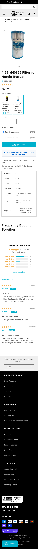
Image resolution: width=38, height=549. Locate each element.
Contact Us (8, 386)
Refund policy (17, 538)
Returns (7, 397)
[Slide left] (14, 66)
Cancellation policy (20, 544)
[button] (4, 13)
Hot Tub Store (18, 535)
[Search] (34, 7)
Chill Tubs (8, 450)
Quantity (4, 117)
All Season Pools (11, 440)
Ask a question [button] (19, 272)
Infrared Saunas (10, 445)
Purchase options (8, 128)
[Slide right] (23, 66)
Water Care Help (11, 469)
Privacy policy (27, 538)
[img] (7, 286)
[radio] (3, 132)
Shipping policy (26, 541)
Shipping (8, 391)
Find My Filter (9, 474)
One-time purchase (12, 132)
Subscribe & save (11, 138)
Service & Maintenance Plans (16, 421)
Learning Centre (10, 485)
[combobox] (19, 7)
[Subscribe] (31, 366)
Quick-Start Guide (11, 479)
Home (7, 20)
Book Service (9, 410)
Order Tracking (10, 381)
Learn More (6, 110)
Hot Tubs (8, 434)
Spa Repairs (9, 415)
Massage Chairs (10, 455)
